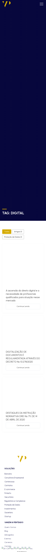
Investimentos (10, 509)
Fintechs (7, 493)
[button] (6, 231)
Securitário (8, 497)
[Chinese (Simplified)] (5, 548)
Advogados (9, 535)
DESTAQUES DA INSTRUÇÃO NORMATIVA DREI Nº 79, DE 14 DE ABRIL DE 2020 (21, 416)
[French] (15, 548)
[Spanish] (30, 548)
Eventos (7, 539)
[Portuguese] (26, 548)
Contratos (8, 485)
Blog (6, 531)
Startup (7, 516)
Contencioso (9, 481)
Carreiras (8, 542)
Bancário (8, 474)
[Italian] (23, 548)
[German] (19, 548)
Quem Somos (10, 527)
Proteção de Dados (12, 505)
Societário (8, 512)
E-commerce (9, 489)
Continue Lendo (23, 306)
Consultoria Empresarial (14, 478)
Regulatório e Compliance (14, 501)
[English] (11, 548)
